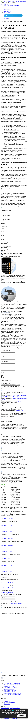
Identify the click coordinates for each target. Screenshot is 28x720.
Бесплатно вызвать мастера (8, 599)
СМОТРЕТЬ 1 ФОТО (6, 551)
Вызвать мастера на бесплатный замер (10, 384)
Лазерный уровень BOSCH (20, 401)
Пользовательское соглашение (11, 718)
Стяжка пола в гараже (9, 691)
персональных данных (16, 603)
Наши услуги (7, 11)
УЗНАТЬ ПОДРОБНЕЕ (7, 582)
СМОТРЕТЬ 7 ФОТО (6, 531)
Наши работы (7, 12)
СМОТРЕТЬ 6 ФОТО (6, 565)
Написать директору (9, 702)
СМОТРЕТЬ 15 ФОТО (7, 545)
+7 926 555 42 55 (5, 4)
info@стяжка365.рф (15, 708)
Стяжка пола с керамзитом (11, 687)
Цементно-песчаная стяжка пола (12, 684)
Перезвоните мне (14, 5)
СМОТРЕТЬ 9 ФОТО (6, 525)
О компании (7, 701)
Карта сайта (7, 704)
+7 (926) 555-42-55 (20, 410)
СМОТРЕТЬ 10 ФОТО (7, 518)
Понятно (22, 715)
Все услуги (7, 696)
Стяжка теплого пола (9, 686)
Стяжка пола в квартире (10, 690)
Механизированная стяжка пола (12, 693)
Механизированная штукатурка (12, 683)
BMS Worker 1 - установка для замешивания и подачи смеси (14, 396)
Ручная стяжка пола (9, 689)
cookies (13, 710)
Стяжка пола (7, 9)
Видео (5, 14)
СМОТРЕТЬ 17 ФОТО (7, 538)
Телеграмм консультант (14, 15)
